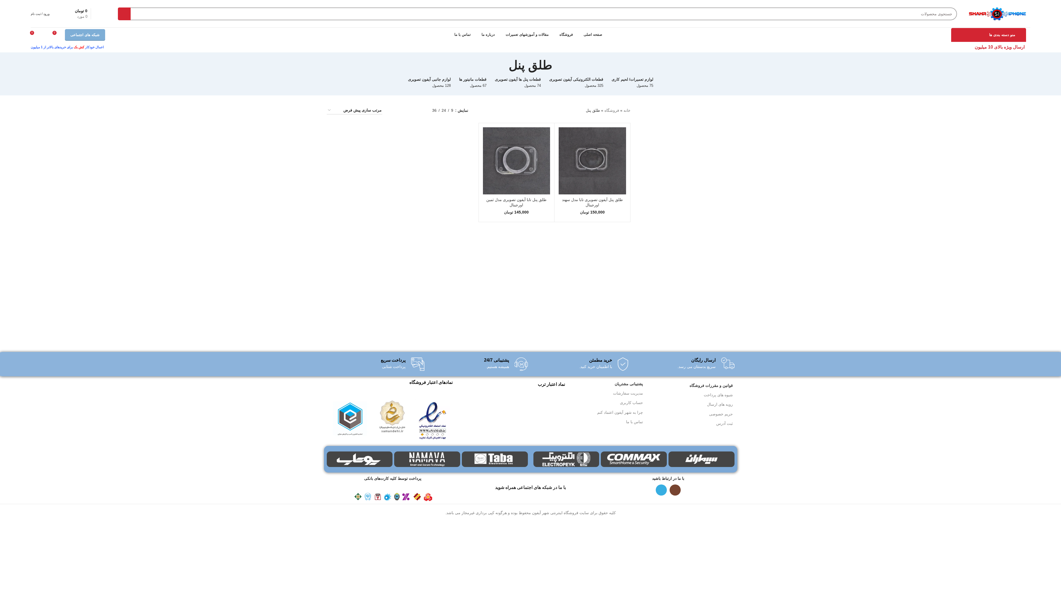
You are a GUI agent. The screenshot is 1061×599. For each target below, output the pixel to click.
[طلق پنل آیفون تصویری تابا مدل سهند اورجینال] (592, 161)
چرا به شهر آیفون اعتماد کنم (620, 412)
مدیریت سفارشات (628, 393)
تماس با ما (634, 422)
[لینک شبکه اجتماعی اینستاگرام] (675, 490)
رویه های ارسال (720, 404)
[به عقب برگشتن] (559, 65)
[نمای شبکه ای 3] (401, 110)
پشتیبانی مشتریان (629, 384)
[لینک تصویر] (432, 419)
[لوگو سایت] (997, 13)
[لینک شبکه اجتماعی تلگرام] (661, 490)
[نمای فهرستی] (419, 110)
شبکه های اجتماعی (85, 35)
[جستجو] (124, 13)
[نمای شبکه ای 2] (410, 110)
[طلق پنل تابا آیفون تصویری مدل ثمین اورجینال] (516, 161)
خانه (627, 110)
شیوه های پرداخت (718, 395)
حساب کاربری (631, 402)
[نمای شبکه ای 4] (393, 110)
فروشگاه (611, 110)
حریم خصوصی (721, 414)
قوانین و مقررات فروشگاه (711, 385)
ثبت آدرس (724, 423)
